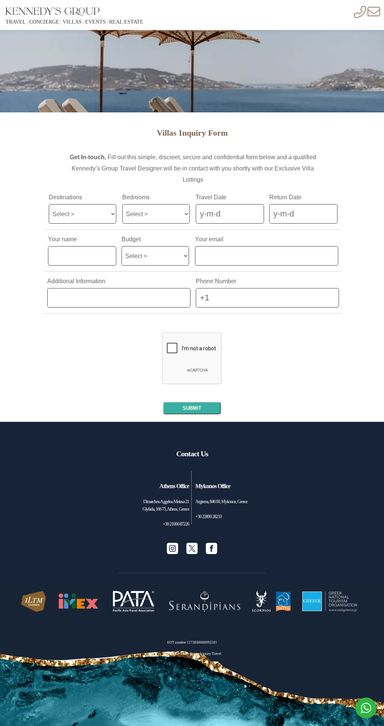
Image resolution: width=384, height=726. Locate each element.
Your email (209, 239)
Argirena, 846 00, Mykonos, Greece (221, 501)
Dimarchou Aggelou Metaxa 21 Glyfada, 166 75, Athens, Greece (165, 505)
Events (95, 22)
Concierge (44, 22)
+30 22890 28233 (208, 516)
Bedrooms (136, 197)
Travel (16, 22)
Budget (131, 239)
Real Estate (126, 22)
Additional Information (76, 281)
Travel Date (211, 197)
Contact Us (192, 453)
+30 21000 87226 (176, 524)
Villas (72, 22)
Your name (62, 239)
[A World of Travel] (52, 8)
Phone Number (216, 281)
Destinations (65, 197)
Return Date (285, 197)
